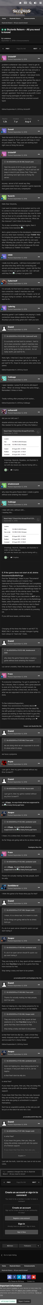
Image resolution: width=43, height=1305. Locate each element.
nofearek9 (12, 410)
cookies (14, 1288)
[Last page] (40, 48)
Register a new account (21, 1218)
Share (10, 1246)
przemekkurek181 (20, 978)
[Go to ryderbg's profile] (4, 308)
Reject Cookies (24, 1301)
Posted (17, 59)
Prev (7, 48)
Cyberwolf (12, 281)
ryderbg (11, 306)
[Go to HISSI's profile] (4, 256)
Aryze (10, 761)
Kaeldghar (31, 847)
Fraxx (10, 674)
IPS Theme (11, 1281)
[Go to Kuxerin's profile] (4, 197)
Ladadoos (7, 38)
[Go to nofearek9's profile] (4, 411)
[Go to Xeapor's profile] (4, 814)
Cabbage (12, 377)
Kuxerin (11, 196)
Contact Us (31, 1281)
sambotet (28, 822)
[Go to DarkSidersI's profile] (4, 887)
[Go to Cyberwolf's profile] (4, 282)
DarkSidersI (13, 885)
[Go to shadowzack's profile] (4, 485)
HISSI (10, 255)
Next (35, 48)
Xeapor (26, 726)
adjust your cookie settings (27, 1290)
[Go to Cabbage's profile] (4, 378)
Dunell (11, 129)
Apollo (34, 726)
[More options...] (39, 58)
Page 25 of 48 (21, 48)
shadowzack (13, 484)
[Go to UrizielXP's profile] (4, 58)
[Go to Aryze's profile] (4, 763)
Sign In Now (21, 1232)
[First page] (3, 48)
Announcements (23, 41)
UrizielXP (12, 56)
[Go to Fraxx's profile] (4, 675)
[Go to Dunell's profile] (4, 130)
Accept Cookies (9, 1301)
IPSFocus (21, 1281)
